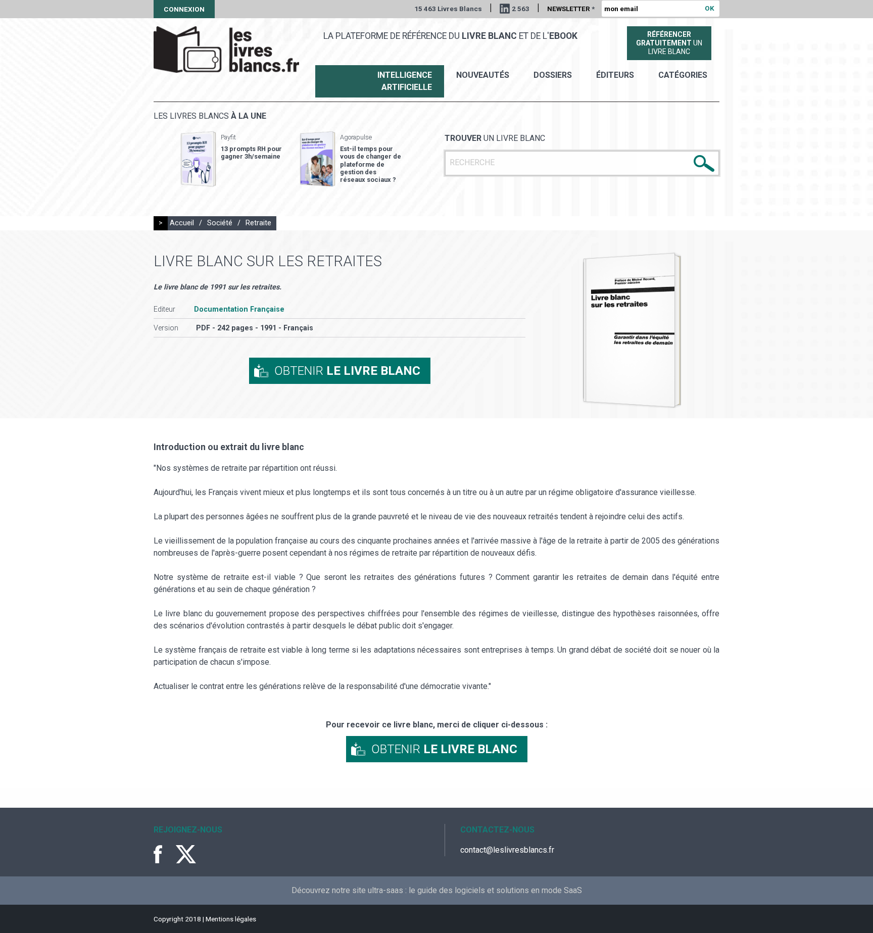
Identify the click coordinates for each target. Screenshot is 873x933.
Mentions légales (231, 919)
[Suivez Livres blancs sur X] (186, 854)
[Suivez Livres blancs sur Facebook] (164, 854)
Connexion (184, 9)
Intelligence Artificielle (404, 81)
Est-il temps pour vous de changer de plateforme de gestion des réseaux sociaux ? (370, 164)
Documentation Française (239, 309)
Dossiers (553, 75)
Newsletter (571, 9)
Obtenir (347, 371)
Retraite (258, 223)
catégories (682, 75)
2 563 (520, 9)
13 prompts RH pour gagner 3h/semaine (251, 152)
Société (219, 223)
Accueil (182, 223)
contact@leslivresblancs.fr (507, 850)
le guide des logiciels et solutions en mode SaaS (495, 890)
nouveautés (482, 75)
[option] (231, 159)
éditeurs (615, 75)
